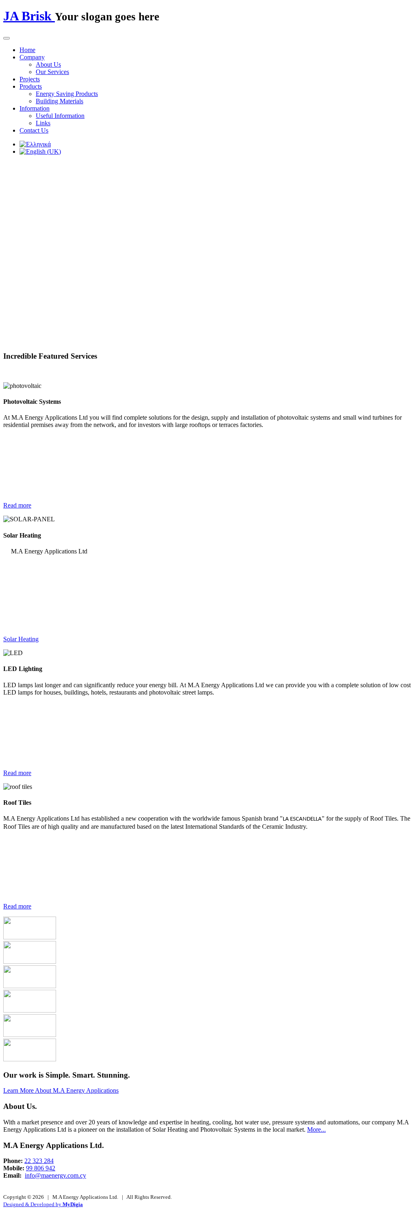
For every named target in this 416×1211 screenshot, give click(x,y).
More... (316, 1129)
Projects (30, 79)
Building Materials (59, 101)
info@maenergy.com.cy (55, 1175)
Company (32, 57)
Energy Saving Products (67, 93)
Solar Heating (21, 639)
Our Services (52, 71)
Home (27, 49)
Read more (17, 505)
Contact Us (34, 130)
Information (35, 108)
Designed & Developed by (43, 1204)
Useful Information (60, 115)
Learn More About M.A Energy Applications (61, 1090)
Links (43, 123)
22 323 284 (39, 1160)
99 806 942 (40, 1168)
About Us (48, 64)
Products (31, 86)
